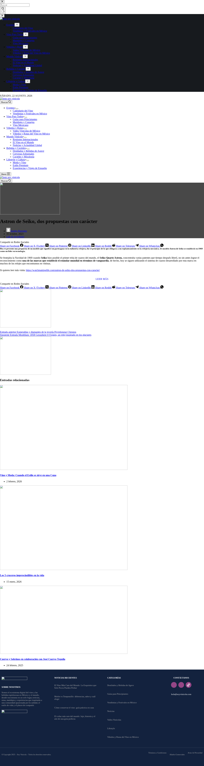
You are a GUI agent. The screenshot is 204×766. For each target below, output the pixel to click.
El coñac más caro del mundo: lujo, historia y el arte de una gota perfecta (74, 717)
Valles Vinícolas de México (26, 130)
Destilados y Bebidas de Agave (28, 151)
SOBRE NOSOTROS (11, 687)
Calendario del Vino (23, 110)
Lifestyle (111, 728)
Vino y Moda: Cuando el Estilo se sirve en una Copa (28, 475)
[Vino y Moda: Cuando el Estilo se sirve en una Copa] (63, 469)
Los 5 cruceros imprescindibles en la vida (22, 575)
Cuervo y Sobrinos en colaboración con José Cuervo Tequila (32, 659)
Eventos (10, 107)
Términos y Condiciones (157, 753)
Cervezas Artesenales (23, 153)
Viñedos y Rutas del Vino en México (31, 133)
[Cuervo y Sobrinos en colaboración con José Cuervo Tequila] (63, 653)
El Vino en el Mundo (23, 142)
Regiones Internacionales (25, 139)
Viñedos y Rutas (14, 128)
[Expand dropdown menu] (17, 108)
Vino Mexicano (20, 125)
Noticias (110, 711)
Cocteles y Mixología (23, 156)
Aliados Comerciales (177, 754)
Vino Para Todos (14, 116)
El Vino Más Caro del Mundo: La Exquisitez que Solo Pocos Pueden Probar (75, 686)
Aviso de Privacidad (195, 753)
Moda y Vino (19, 162)
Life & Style (12, 236)
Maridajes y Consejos (23, 122)
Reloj (21, 236)
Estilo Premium (20, 165)
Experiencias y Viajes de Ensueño (30, 168)
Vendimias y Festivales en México (30, 113)
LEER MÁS (102, 279)
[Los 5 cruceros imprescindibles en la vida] (63, 569)
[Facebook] (174, 685)
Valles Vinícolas (114, 720)
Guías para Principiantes (25, 119)
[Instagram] (181, 685)
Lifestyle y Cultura (15, 159)
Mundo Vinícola (14, 136)
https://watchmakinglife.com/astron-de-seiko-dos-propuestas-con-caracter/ (63, 270)
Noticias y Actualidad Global (27, 145)
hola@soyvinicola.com (181, 694)
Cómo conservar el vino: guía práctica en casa (74, 707)
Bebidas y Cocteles (16, 148)
